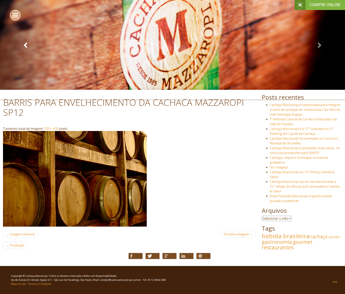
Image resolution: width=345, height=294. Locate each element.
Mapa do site (18, 284)
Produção (15, 245)
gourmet (302, 241)
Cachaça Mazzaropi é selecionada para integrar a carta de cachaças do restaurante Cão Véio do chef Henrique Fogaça (305, 110)
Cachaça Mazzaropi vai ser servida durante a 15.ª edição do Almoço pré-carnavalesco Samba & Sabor (304, 186)
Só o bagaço (279, 167)
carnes (334, 236)
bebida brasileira (285, 236)
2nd (335, 282)
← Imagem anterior (20, 234)
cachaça (318, 236)
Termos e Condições (39, 284)
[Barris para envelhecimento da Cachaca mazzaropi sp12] (129, 179)
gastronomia (277, 241)
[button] (26, 45)
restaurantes (278, 247)
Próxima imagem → (238, 234)
